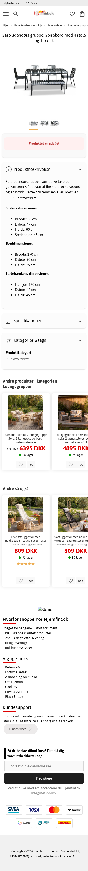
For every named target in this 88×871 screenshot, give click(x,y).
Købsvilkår (12, 667)
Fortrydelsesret (16, 672)
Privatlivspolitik (16, 692)
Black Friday (14, 697)
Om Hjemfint (14, 682)
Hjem (6, 25)
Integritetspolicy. (44, 793)
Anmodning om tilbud (21, 677)
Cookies (11, 687)
